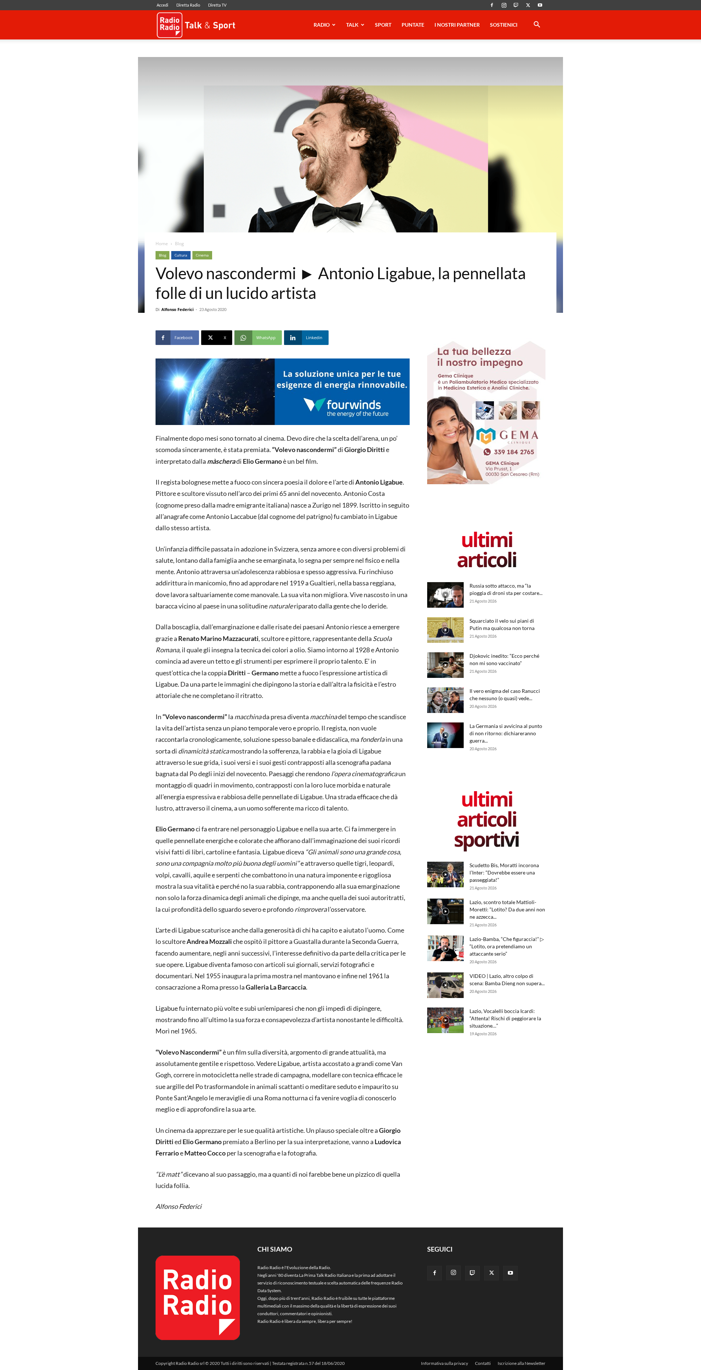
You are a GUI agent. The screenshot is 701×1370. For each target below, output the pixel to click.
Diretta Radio (188, 5)
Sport (383, 25)
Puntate (413, 25)
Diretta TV (217, 5)
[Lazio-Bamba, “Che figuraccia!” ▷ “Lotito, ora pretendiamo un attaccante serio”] (445, 948)
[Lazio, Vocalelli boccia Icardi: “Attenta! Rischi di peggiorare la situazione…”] (445, 1020)
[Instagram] (503, 5)
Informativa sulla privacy (444, 1363)
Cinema (202, 255)
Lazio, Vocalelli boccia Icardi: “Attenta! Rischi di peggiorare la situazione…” (505, 1018)
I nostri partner (457, 25)
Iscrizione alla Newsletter (521, 1363)
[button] (536, 26)
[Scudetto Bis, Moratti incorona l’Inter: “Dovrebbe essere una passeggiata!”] (445, 874)
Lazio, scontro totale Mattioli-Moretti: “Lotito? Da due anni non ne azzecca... (507, 909)
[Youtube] (540, 5)
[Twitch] (515, 5)
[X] (527, 5)
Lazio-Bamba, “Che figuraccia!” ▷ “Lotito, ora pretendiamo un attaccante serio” (507, 946)
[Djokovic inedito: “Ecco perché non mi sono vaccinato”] (445, 665)
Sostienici (503, 25)
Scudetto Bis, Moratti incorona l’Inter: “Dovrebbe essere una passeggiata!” (504, 872)
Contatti (483, 1363)
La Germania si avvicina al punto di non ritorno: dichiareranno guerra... (506, 733)
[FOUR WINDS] (283, 391)
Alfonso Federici (177, 309)
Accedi (162, 5)
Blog (162, 255)
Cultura (181, 255)
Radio (322, 25)
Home (162, 243)
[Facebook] (491, 5)
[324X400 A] (486, 482)
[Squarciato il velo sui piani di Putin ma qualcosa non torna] (445, 630)
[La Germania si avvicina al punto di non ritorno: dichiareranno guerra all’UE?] (445, 735)
